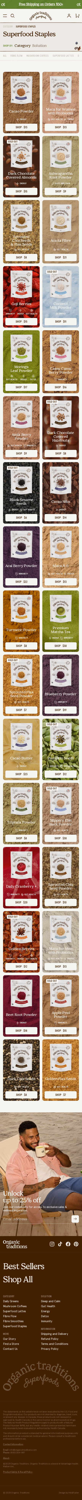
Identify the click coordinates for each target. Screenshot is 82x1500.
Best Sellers (23, 1266)
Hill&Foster (73, 1493)
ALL (5, 56)
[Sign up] (75, 1219)
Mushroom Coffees (15, 1306)
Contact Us (10, 1349)
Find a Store (11, 1344)
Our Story (9, 1339)
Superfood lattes (63, 56)
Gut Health (48, 1306)
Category (8, 27)
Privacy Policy (49, 1349)
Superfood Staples (15, 1326)
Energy (45, 1311)
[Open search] (12, 16)
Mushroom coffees (38, 56)
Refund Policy (49, 1339)
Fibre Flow (16, 56)
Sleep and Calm (50, 1301)
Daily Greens (11, 1301)
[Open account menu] (69, 16)
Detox (45, 1316)
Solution (39, 45)
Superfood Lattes (14, 1311)
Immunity (46, 1321)
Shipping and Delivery (54, 1334)
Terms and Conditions (54, 1344)
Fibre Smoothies (13, 1321)
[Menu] (5, 16)
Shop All (17, 1279)
